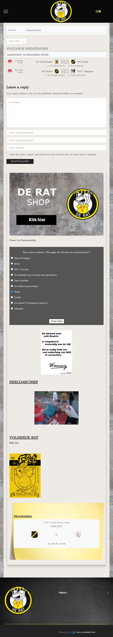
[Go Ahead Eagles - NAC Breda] (56, 63)
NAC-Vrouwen (21, 269)
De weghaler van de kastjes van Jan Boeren (35, 274)
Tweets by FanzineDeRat (22, 240)
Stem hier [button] (57, 321)
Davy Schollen (21, 280)
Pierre (17, 291)
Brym (17, 263)
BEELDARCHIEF (23, 382)
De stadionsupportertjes (26, 286)
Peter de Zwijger (22, 258)
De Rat (17, 297)
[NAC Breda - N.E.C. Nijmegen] (56, 73)
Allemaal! (18, 308)
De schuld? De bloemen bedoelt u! (31, 303)
